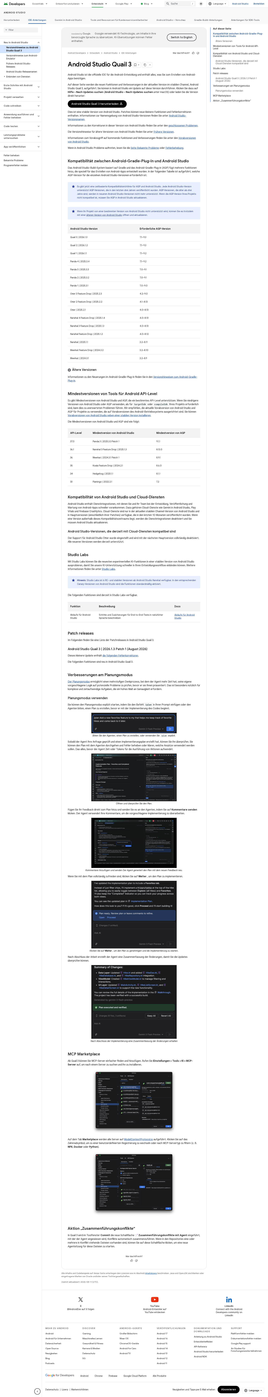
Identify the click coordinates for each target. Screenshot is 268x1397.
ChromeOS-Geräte (129, 1343)
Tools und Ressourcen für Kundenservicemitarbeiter (119, 20)
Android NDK (200, 1356)
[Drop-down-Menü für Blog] (153, 3)
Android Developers (77, 53)
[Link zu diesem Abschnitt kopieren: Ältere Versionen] (99, 370)
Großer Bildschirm (128, 1333)
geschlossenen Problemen (183, 125)
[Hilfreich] (193, 53)
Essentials (38, 3)
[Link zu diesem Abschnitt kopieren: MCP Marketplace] (103, 1054)
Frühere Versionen (164, 131)
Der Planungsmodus (79, 681)
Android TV (125, 1353)
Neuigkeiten (51, 1353)
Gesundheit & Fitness (93, 1343)
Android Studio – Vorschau (170, 20)
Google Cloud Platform (135, 1376)
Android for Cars (128, 1348)
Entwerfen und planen (68, 3)
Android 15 (162, 1343)
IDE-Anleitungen (37, 20)
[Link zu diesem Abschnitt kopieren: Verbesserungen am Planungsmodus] (136, 675)
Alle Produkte (159, 1376)
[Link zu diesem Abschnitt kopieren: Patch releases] (97, 634)
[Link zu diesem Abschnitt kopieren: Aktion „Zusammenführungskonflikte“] (138, 1229)
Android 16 (162, 1338)
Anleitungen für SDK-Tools (245, 20)
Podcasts (49, 1363)
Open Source (51, 1348)
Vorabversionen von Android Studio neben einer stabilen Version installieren (109, 415)
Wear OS (124, 1338)
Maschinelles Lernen (92, 1338)
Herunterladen (12, 20)
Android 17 (162, 1333)
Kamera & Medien (91, 1348)
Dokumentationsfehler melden (246, 1338)
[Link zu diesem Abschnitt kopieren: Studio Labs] (91, 555)
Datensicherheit (53, 1343)
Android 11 (162, 1363)
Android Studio (240, 3)
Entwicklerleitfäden (203, 1341)
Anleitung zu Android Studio (208, 1336)
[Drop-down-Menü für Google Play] (132, 3)
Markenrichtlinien (79, 1389)
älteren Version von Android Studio (104, 215)
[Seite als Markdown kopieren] (145, 64)
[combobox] (180, 4)
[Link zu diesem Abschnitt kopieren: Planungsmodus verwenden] (111, 698)
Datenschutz (89, 1353)
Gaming (87, 1333)
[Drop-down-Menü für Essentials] (48, 3)
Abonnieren (228, 1389)
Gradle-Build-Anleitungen (208, 20)
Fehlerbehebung (174, 148)
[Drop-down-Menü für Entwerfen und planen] (84, 3)
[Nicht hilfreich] (198, 53)
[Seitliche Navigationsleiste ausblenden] (37, 1391)
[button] (18, 42)
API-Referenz (200, 1346)
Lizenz (65, 1389)
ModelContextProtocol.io (138, 1139)
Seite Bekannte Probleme (145, 148)
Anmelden (258, 3)
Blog (146, 3)
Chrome (99, 1376)
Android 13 (162, 1353)
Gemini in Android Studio (68, 20)
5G (84, 1358)
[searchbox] (21, 29)
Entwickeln (97, 3)
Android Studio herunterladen (208, 1351)
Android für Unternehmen (58, 1338)
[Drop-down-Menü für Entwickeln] (107, 3)
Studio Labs (108, 569)
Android (49, 1333)
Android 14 (162, 1348)
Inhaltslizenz (151, 1273)
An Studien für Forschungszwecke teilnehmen (246, 1349)
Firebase (113, 1376)
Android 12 (162, 1358)
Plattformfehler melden (242, 1333)
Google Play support (241, 1343)
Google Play (121, 3)
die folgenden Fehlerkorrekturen (120, 655)
